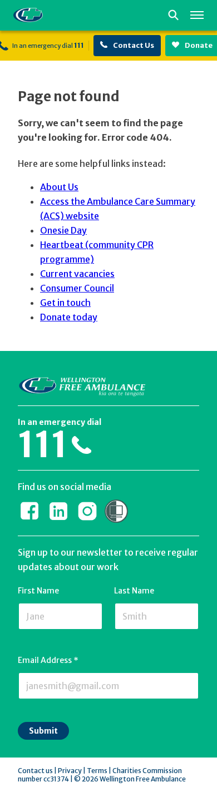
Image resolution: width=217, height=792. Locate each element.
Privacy (70, 770)
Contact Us (133, 45)
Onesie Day (63, 230)
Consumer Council (77, 288)
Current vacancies (77, 273)
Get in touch (65, 302)
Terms (97, 770)
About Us (59, 186)
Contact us (35, 770)
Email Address (48, 660)
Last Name (134, 591)
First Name (38, 591)
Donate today (68, 317)
